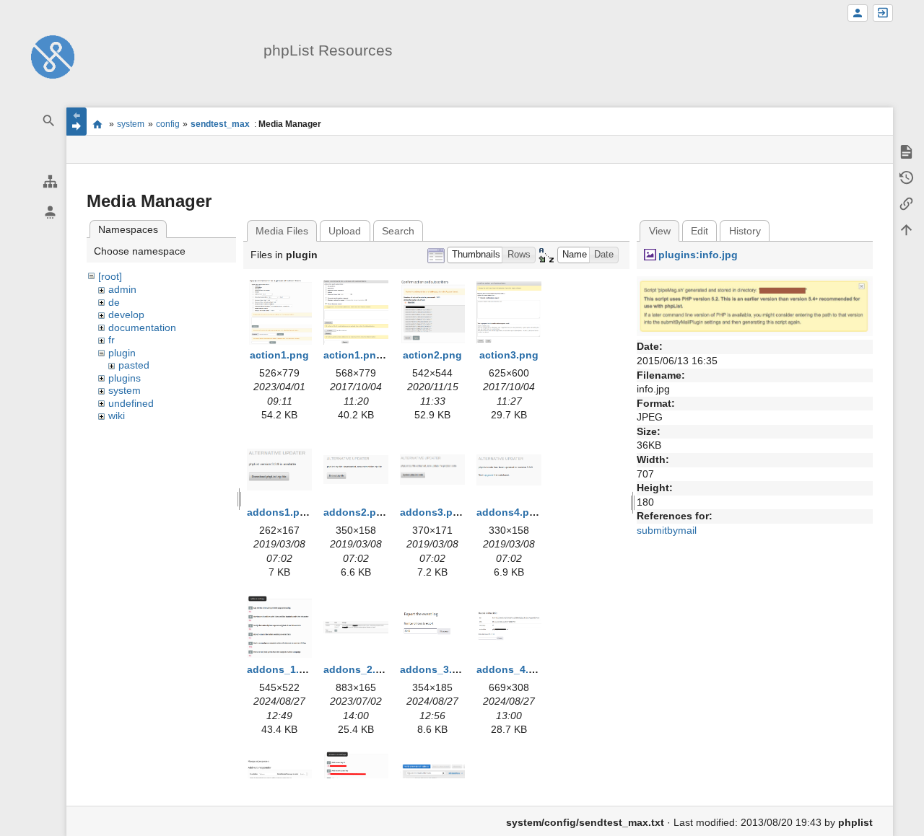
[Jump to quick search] (49, 121)
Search (398, 231)
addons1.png (280, 512)
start (98, 124)
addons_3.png (435, 669)
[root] (110, 276)
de (114, 302)
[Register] (857, 13)
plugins (124, 378)
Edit (699, 231)
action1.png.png (364, 355)
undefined (131, 403)
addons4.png (509, 512)
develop (126, 314)
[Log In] (883, 13)
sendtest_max (220, 124)
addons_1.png (282, 669)
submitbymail (667, 530)
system (130, 124)
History (745, 231)
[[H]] (52, 56)
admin (122, 289)
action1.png (279, 355)
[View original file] (755, 305)
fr (111, 340)
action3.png (509, 355)
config (168, 124)
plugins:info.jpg (698, 254)
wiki (116, 415)
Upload (344, 231)
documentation (142, 327)
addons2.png (356, 512)
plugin (122, 352)
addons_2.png (359, 669)
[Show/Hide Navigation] (76, 121)
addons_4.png (512, 669)
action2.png (432, 355)
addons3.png (433, 512)
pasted (133, 365)
